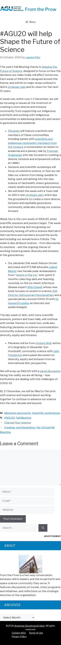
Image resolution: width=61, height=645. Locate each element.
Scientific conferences (46, 413)
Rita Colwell (34, 287)
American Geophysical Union (29, 625)
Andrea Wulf (43, 343)
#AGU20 (9, 417)
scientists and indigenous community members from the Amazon (32, 142)
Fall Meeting (23, 417)
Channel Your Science (17, 422)
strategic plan (17, 87)
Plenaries (14, 130)
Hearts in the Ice (26, 275)
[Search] (42, 528)
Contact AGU (19, 633)
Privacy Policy (19, 636)
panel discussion (50, 371)
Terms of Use (36, 633)
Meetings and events (17, 413)
